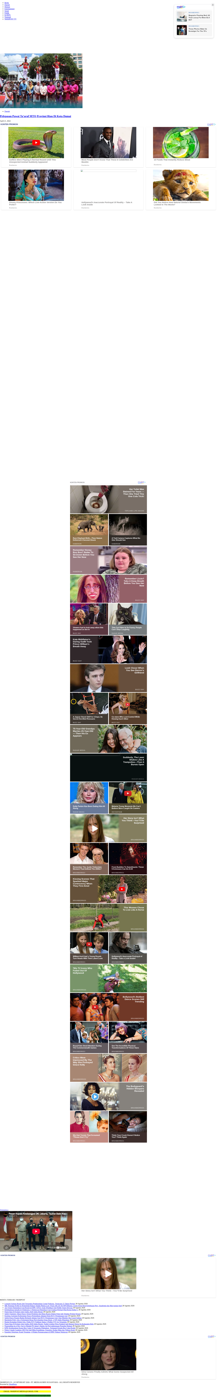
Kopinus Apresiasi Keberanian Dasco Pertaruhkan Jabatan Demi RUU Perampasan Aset (36, 1316)
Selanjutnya (4, 1210)
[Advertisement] (108, 37)
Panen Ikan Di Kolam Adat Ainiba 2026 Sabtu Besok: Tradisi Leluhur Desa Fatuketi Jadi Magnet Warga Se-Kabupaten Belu (49, 1324)
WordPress (13, 1384)
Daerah (7, 5)
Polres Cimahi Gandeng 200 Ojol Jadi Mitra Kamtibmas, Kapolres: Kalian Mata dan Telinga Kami (40, 1330)
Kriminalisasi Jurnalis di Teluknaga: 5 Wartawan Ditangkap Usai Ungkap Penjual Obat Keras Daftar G (41, 1310)
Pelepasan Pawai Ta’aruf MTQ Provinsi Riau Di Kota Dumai (35, 116)
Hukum (7, 7)
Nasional (8, 17)
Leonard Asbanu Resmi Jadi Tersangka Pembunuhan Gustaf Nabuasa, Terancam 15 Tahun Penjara (40, 1304)
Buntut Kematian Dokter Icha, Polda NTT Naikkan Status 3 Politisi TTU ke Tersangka (36, 1322)
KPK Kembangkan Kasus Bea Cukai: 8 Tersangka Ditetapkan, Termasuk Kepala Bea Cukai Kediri (40, 1328)
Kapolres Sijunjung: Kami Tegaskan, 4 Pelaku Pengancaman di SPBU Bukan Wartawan (36, 1332)
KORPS (8, 15)
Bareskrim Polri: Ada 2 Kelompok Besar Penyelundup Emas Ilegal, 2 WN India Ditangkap (37, 1320)
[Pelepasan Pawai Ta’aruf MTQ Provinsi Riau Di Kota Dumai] (41, 107)
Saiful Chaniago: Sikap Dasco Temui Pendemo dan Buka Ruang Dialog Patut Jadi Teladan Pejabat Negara (43, 1314)
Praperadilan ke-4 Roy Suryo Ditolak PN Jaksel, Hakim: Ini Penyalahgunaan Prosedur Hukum (38, 1326)
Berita (7, 3)
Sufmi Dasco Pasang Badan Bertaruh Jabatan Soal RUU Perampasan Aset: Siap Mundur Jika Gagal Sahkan (43, 1318)
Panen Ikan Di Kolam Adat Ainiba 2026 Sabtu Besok (24, 1312)
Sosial (7, 11)
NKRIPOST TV (11, 19)
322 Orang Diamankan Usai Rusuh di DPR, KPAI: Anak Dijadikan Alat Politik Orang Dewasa (39, 1308)
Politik (7, 13)
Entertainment (9, 9)
